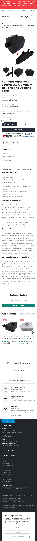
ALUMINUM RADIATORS (8, 495)
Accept (17, 527)
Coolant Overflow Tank (8, 488)
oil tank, (27, 111)
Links (23, 10)
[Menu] (3, 16)
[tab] (6, 149)
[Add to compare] (25, 124)
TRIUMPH (29, 495)
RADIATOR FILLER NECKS (9, 501)
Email (17, 142)
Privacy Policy (17, 523)
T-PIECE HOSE (12, 498)
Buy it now (18, 130)
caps (23, 495)
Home (3, 23)
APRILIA (18, 495)
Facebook (3, 142)
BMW (19, 498)
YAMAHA (5, 498)
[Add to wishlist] (20, 124)
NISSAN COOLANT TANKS (9, 492)
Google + (13, 142)
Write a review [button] (18, 305)
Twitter (6, 142)
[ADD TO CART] (15, 321)
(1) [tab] (5, 164)
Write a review (18, 370)
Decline (17, 532)
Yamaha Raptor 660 (8, 113)
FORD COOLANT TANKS (22, 488)
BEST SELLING (5, 336)
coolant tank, (20, 111)
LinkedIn (10, 142)
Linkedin (13, 451)
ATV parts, (12, 111)
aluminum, (5, 111)
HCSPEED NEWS (21, 501)
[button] (20, 314)
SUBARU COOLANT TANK (23, 492)
